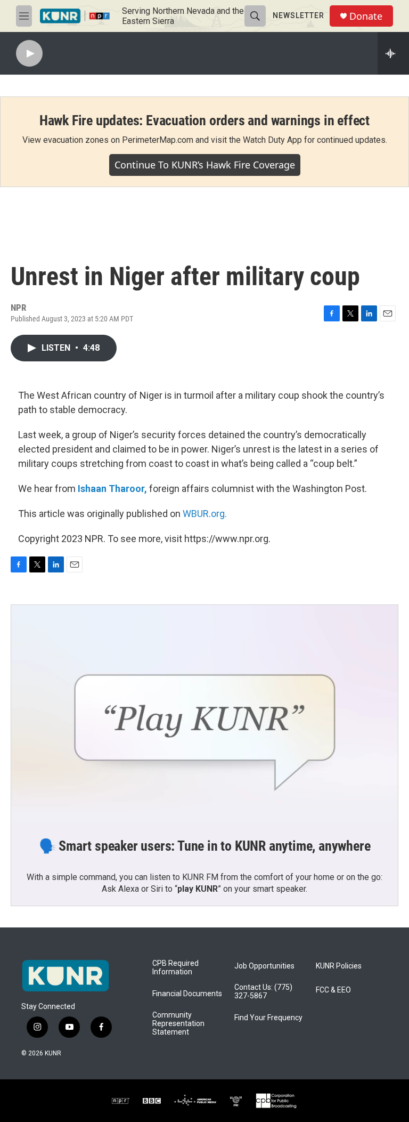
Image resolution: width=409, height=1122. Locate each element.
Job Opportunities (264, 966)
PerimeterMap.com (157, 140)
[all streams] (393, 53)
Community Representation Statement (178, 1023)
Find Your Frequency (268, 1018)
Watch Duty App (272, 140)
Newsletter (298, 15)
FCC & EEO (333, 990)
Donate (365, 16)
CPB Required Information (175, 967)
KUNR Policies (339, 966)
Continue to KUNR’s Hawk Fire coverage (204, 164)
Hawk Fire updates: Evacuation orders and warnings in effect (204, 120)
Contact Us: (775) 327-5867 (263, 991)
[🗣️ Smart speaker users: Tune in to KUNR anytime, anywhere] (204, 713)
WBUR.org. (205, 513)
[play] (29, 53)
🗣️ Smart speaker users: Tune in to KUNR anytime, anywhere (205, 846)
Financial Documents (187, 994)
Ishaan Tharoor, (112, 488)
